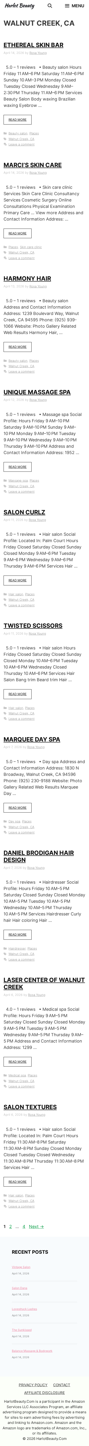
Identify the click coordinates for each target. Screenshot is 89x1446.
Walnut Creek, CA (21, 139)
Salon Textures (30, 1107)
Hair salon (16, 594)
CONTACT (61, 1385)
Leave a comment (22, 144)
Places (34, 133)
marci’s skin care (33, 165)
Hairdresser (17, 948)
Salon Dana (19, 1288)
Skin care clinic (31, 247)
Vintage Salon (21, 1267)
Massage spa (18, 480)
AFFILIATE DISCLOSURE (44, 1392)
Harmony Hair (27, 278)
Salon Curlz (24, 512)
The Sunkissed (22, 1330)
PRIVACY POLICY (33, 1385)
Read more (18, 119)
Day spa (14, 821)
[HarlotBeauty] (20, 6)
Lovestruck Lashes (24, 1309)
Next (36, 1226)
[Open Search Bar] (50, 6)
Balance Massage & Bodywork (32, 1351)
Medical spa (17, 1075)
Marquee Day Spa (32, 739)
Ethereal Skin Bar (33, 44)
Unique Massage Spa (37, 392)
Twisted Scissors (33, 625)
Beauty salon (18, 133)
